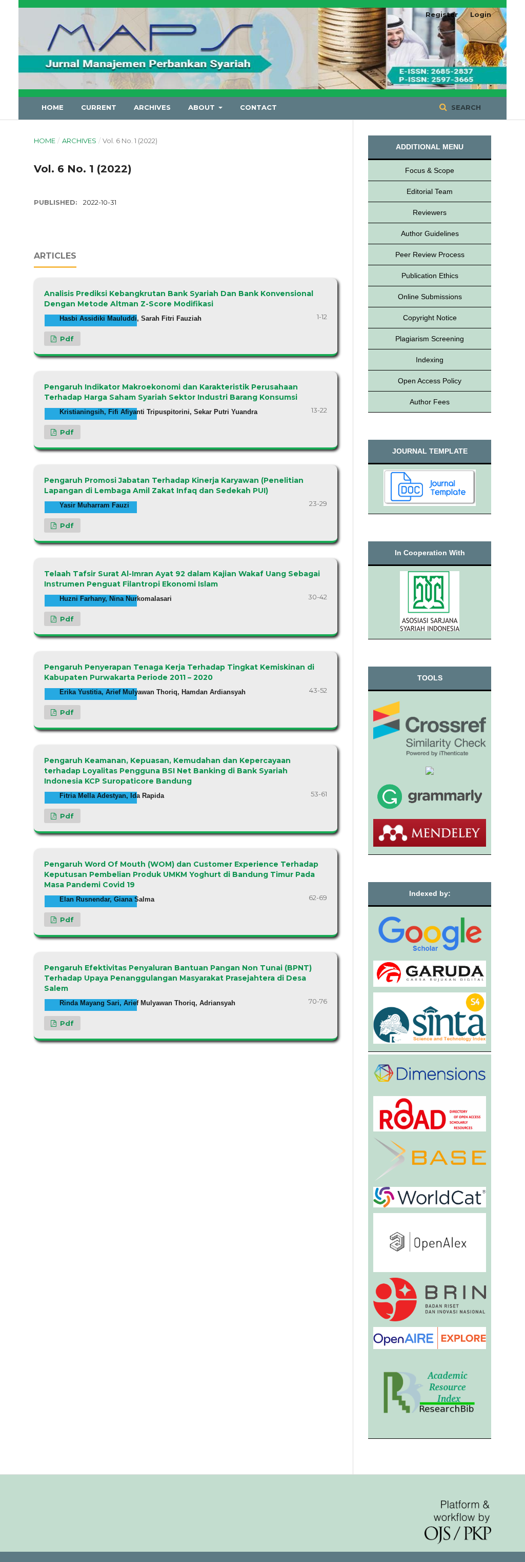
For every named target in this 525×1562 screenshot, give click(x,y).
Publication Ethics (429, 275)
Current (98, 107)
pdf (66, 339)
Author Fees (430, 402)
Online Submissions (430, 296)
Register (442, 14)
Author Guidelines (430, 233)
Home (53, 107)
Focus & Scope (429, 170)
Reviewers (430, 212)
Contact (258, 107)
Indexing (429, 360)
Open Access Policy (429, 381)
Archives (152, 107)
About (202, 107)
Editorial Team (430, 191)
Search (465, 107)
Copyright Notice (430, 318)
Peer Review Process (430, 254)
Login (480, 14)
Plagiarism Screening (429, 339)
